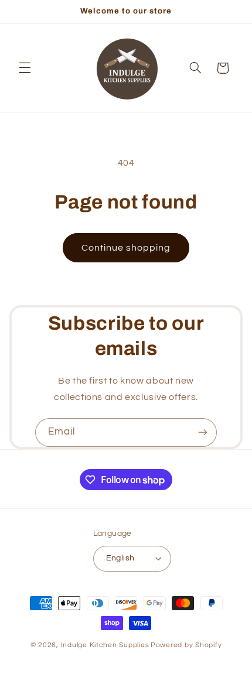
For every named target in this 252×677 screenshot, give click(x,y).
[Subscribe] (202, 432)
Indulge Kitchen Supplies (105, 645)
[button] (24, 67)
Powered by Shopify (186, 645)
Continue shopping (126, 247)
